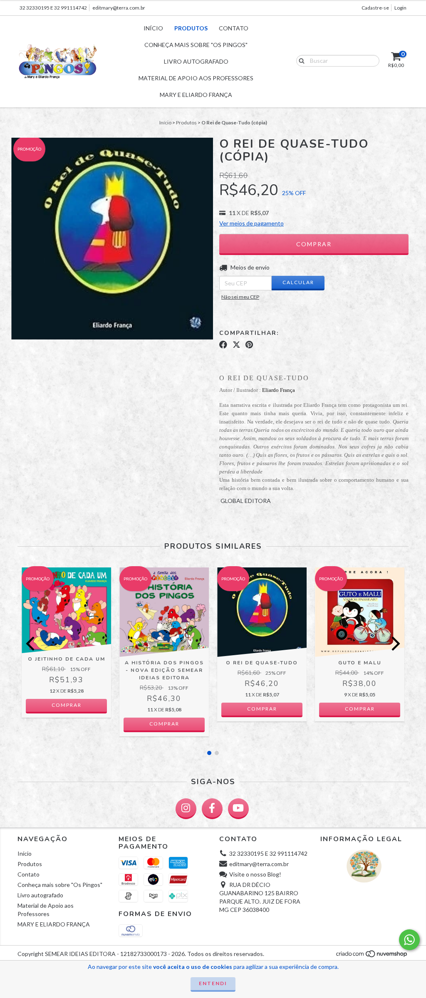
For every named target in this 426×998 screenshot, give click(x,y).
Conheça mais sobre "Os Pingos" (196, 44)
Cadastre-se (375, 8)
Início (153, 28)
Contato (233, 28)
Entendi (213, 983)
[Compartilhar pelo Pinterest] (249, 345)
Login (400, 8)
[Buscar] (299, 60)
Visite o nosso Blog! (255, 874)
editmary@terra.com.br (118, 8)
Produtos (191, 28)
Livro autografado (196, 61)
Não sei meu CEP (240, 297)
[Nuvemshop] (372, 956)
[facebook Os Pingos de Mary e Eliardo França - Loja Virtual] (212, 808)
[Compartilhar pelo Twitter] (236, 345)
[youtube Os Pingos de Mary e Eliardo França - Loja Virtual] (238, 808)
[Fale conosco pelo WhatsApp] (409, 939)
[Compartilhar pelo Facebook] (223, 345)
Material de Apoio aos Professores (196, 78)
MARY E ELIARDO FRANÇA (196, 94)
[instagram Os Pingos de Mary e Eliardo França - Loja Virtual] (186, 808)
